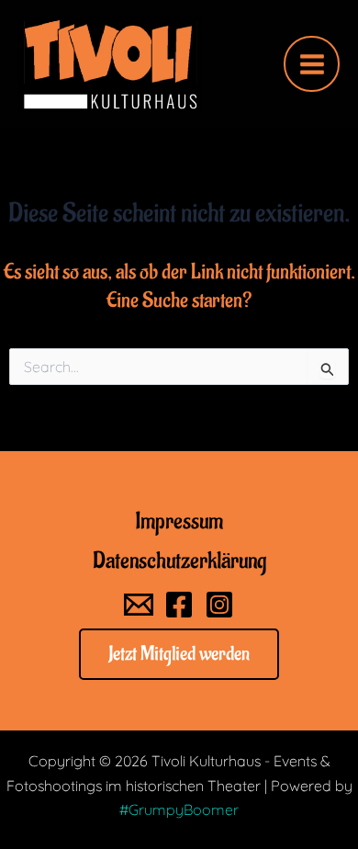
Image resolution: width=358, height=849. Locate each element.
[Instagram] (219, 604)
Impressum (179, 521)
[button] (179, 654)
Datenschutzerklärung (179, 560)
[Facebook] (179, 604)
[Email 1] (138, 604)
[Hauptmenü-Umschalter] (312, 64)
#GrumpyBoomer (179, 809)
